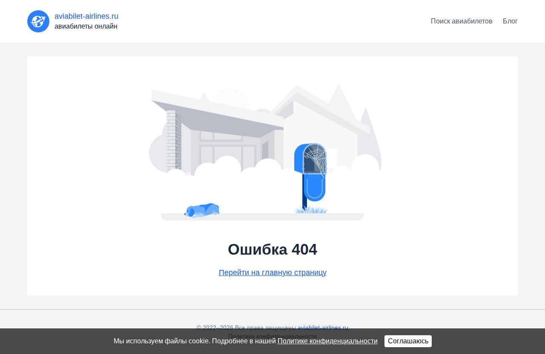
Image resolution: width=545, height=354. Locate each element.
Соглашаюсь (408, 341)
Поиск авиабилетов (462, 21)
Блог (510, 21)
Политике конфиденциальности (328, 341)
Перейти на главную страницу (273, 272)
